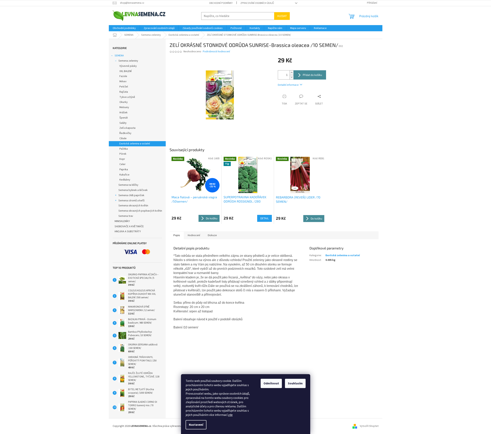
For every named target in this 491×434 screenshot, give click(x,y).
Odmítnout (271, 383)
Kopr (122, 159)
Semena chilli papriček (131, 195)
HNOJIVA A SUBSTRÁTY (128, 231)
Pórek (122, 154)
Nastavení (196, 425)
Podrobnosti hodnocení (216, 51)
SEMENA (119, 56)
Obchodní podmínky (221, 3)
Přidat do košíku (312, 74)
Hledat (282, 16)
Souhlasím (295, 383)
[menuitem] (124, 28)
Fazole (123, 76)
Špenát (123, 118)
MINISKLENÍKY (122, 221)
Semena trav (125, 216)
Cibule (123, 138)
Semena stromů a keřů (131, 201)
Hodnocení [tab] (194, 235)
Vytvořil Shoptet (369, 426)
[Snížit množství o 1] (291, 77)
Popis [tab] (176, 235)
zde (230, 415)
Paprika (123, 169)
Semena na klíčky (128, 185)
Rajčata (123, 92)
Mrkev (123, 81)
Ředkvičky (125, 133)
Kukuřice (124, 175)
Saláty (123, 123)
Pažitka (123, 149)
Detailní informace (288, 85)
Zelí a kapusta (127, 128)
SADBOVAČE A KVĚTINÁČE (129, 226)
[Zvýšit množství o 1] (291, 72)
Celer (122, 164)
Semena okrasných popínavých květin (140, 211)
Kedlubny (124, 180)
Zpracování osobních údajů (257, 3)
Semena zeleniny (128, 61)
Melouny (124, 107)
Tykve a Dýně (127, 97)
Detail (264, 218)
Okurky (123, 102)
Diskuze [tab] (212, 235)
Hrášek (123, 112)
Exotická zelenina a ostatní (134, 144)
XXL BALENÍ (125, 71)
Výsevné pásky (128, 66)
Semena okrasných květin (133, 206)
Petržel (123, 87)
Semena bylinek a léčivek (133, 190)
